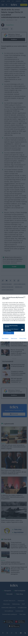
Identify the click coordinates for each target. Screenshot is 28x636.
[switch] (22, 329)
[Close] (24, 297)
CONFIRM (8, 332)
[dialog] (14, 318)
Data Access (14, 338)
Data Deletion (5, 338)
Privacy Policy (22, 338)
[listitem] (13, 326)
